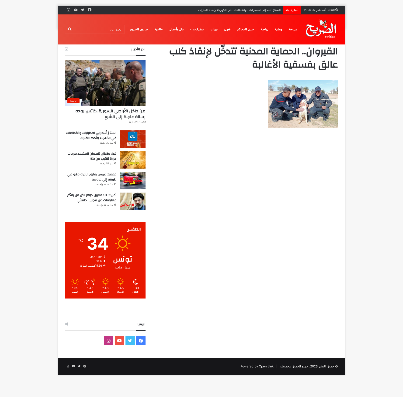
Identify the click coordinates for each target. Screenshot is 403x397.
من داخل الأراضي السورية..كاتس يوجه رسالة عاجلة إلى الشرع (110, 114)
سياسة (292, 29)
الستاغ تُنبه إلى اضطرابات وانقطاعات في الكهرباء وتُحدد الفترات (91, 135)
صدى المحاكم (245, 29)
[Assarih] (322, 29)
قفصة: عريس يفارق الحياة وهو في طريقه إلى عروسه (91, 177)
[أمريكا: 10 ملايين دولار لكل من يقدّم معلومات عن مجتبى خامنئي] (133, 201)
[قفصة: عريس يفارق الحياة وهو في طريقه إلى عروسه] (133, 180)
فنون (227, 29)
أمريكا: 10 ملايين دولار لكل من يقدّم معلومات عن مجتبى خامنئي (91, 197)
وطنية (278, 29)
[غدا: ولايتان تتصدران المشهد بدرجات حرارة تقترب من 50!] (133, 160)
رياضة (264, 29)
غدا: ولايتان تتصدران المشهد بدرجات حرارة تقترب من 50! (92, 156)
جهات (214, 29)
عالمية (159, 29)
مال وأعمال (176, 29)
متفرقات (198, 29)
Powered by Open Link (257, 366)
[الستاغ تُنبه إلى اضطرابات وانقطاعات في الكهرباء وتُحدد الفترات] (133, 139)
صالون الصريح (139, 29)
